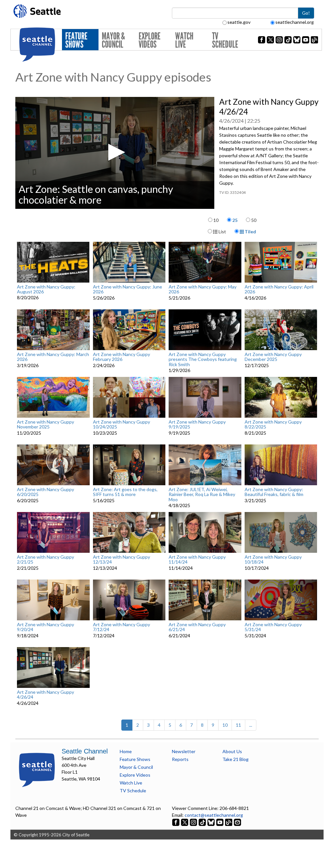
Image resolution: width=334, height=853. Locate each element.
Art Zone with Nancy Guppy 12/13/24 (121, 559)
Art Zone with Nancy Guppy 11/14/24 (197, 559)
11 (238, 725)
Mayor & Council (113, 40)
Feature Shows (76, 40)
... (250, 725)
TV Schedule (225, 40)
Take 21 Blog (235, 759)
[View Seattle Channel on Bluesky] (211, 822)
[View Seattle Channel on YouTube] (220, 822)
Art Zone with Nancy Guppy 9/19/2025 (197, 424)
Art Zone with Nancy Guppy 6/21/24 (197, 627)
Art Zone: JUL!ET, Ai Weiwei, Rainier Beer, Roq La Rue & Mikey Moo (202, 494)
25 (234, 220)
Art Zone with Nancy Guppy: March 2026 (53, 357)
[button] (114, 152)
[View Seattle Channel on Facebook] (176, 822)
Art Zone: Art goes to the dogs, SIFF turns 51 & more (125, 492)
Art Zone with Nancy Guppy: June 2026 (127, 289)
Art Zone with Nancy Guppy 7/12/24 (121, 627)
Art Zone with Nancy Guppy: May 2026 (202, 289)
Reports (180, 759)
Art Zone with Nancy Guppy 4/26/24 (45, 695)
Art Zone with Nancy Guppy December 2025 (273, 357)
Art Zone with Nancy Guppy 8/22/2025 (273, 424)
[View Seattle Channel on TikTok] (202, 822)
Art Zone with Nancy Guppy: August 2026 (46, 289)
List (222, 231)
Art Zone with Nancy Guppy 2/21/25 (45, 559)
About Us (232, 751)
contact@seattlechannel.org (214, 815)
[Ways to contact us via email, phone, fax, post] (237, 822)
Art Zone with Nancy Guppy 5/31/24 (273, 627)
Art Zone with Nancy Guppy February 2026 (121, 357)
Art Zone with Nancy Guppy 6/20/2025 (45, 492)
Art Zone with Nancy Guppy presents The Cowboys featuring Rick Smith (203, 359)
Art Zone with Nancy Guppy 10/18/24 (273, 559)
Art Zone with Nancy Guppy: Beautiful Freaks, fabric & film (274, 492)
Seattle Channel (85, 751)
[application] (114, 153)
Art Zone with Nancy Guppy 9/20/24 (45, 627)
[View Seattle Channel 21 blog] (229, 822)
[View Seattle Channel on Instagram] (194, 822)
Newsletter (183, 751)
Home (126, 751)
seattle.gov (238, 22)
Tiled (250, 231)
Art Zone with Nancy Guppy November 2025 (45, 424)
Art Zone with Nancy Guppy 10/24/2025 (121, 424)
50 (253, 220)
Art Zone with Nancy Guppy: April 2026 (279, 289)
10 (216, 220)
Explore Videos (149, 40)
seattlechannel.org (294, 22)
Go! (306, 13)
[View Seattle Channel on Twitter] (185, 822)
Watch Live (184, 40)
